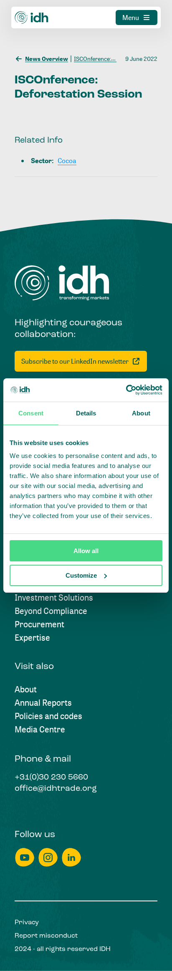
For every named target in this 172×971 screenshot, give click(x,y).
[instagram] (48, 857)
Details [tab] (86, 413)
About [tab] (141, 413)
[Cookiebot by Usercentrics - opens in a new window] (125, 390)
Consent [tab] (30, 413)
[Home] (32, 17)
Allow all (86, 550)
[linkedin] (71, 857)
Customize (81, 575)
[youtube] (25, 857)
